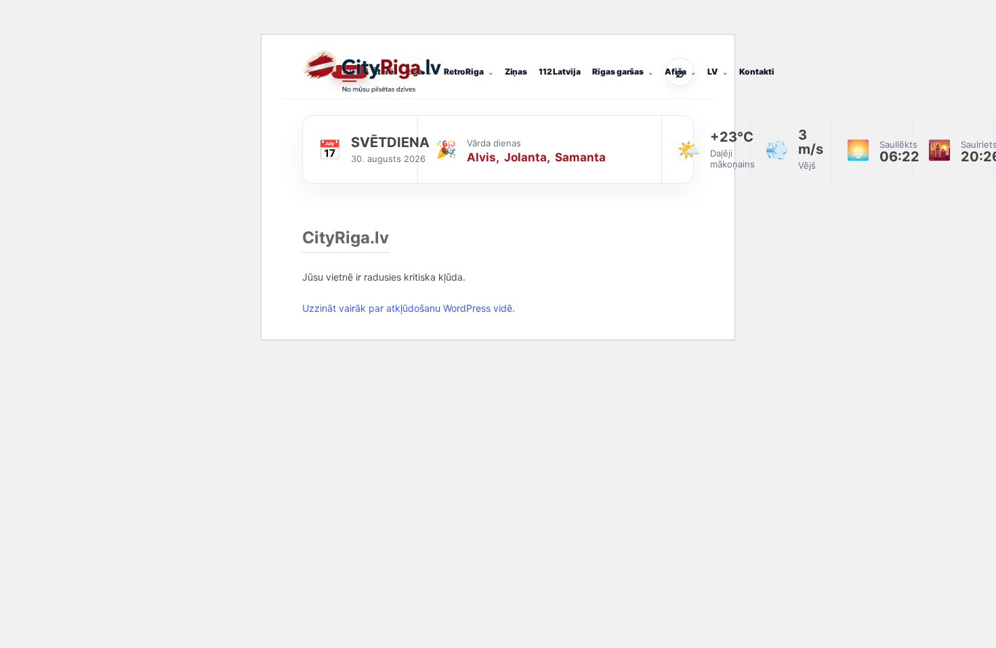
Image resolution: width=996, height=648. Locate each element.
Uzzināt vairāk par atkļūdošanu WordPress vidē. (408, 308)
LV (712, 71)
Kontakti (756, 71)
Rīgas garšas (618, 71)
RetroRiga (464, 71)
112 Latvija (560, 71)
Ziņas (516, 71)
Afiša (675, 71)
